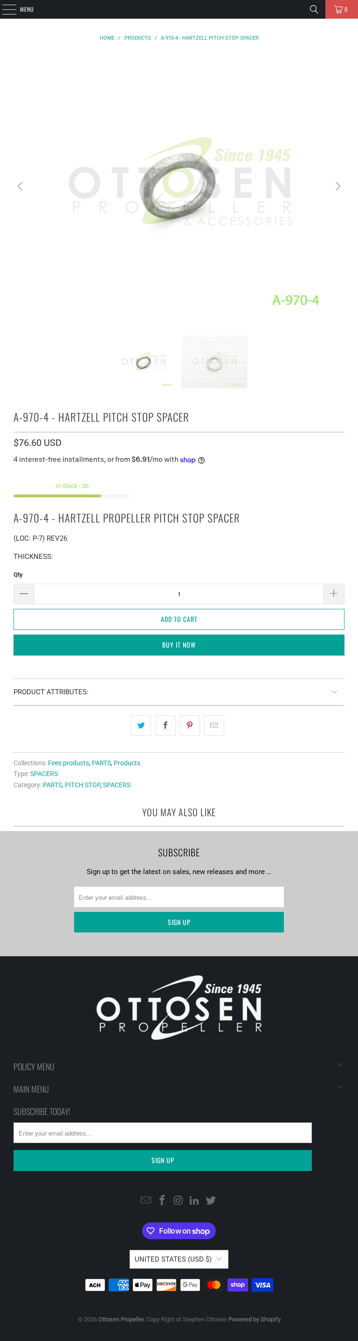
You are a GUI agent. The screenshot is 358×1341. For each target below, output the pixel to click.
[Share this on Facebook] (165, 725)
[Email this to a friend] (214, 725)
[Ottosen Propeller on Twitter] (211, 1201)
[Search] (314, 9)
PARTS (101, 763)
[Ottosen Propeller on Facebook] (162, 1201)
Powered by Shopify (254, 1319)
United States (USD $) (173, 1259)
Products (127, 763)
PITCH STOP (82, 785)
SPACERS (44, 773)
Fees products (68, 763)
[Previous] (20, 186)
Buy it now (179, 644)
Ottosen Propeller (121, 1319)
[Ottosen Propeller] (179, 9)
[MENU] (4, 9)
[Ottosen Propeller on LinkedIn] (195, 1201)
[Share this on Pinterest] (190, 725)
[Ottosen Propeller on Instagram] (179, 1201)
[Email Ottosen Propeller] (146, 1201)
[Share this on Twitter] (141, 725)
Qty (18, 574)
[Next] (337, 186)
